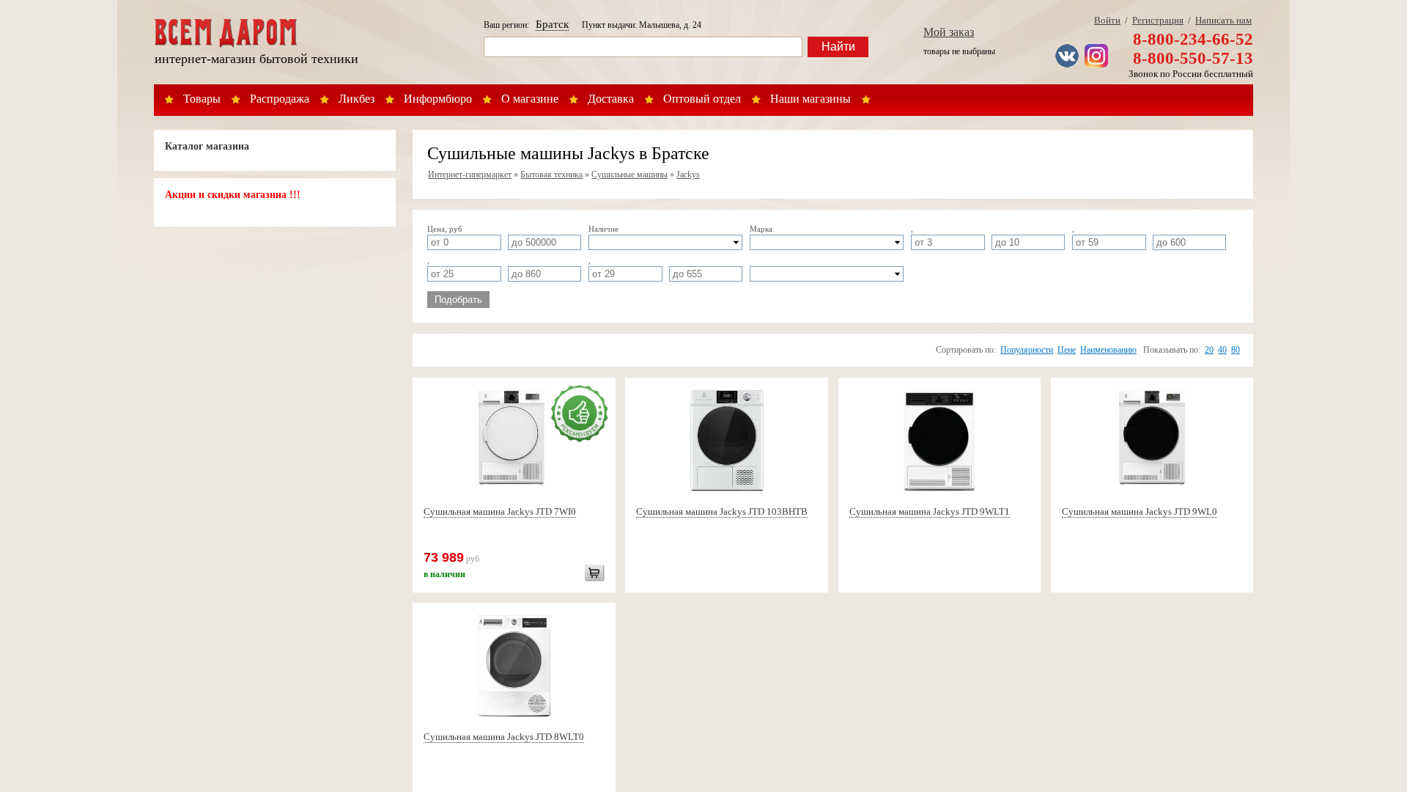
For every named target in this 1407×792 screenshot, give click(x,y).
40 (1222, 350)
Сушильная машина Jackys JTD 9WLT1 (929, 511)
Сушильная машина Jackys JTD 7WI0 (500, 511)
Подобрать (458, 299)
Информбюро (438, 98)
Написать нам (1223, 20)
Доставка (611, 98)
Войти (1107, 20)
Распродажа (279, 98)
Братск (552, 24)
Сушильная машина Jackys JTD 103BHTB (722, 511)
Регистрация (1157, 20)
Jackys (688, 174)
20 (1209, 350)
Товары (202, 98)
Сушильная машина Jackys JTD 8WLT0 (504, 736)
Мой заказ (948, 32)
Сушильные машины (629, 174)
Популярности (1026, 350)
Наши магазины (810, 98)
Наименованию (1108, 350)
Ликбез (356, 98)
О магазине (529, 98)
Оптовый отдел (702, 98)
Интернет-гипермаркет (470, 174)
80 (1235, 350)
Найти (838, 46)
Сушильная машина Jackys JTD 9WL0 (1139, 511)
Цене (1066, 350)
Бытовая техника (551, 174)
